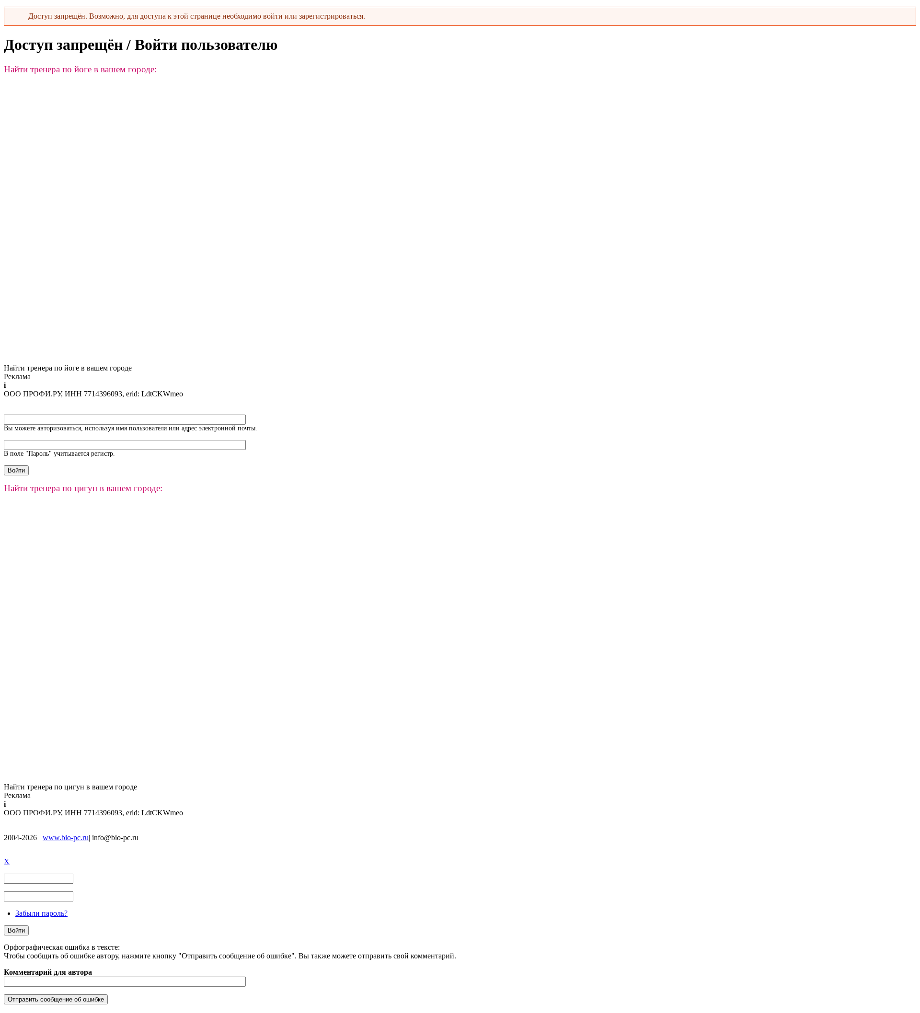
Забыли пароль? (41, 913)
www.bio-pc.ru (66, 837)
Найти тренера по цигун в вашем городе (70, 787)
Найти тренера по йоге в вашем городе (68, 368)
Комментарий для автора (48, 972)
